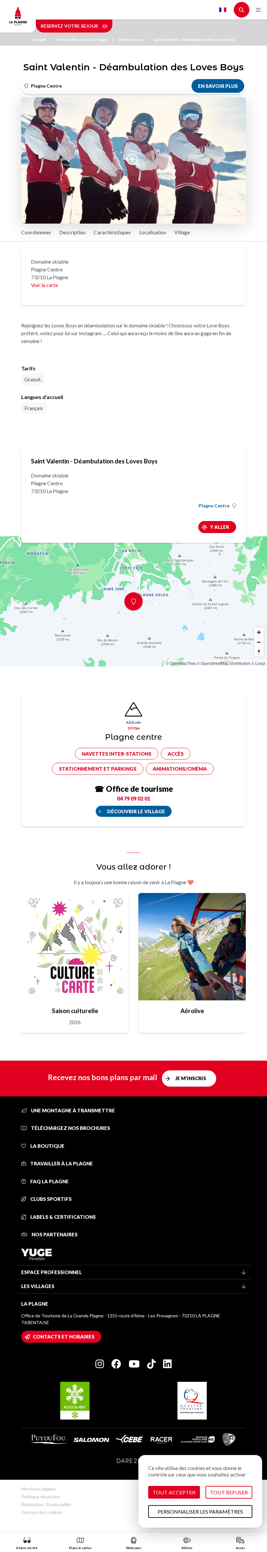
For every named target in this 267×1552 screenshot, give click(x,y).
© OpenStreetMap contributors (223, 663)
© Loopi (258, 663)
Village (182, 232)
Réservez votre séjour (70, 26)
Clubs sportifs (50, 1199)
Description (72, 232)
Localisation (152, 232)
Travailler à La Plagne (61, 1163)
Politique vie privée (40, 1496)
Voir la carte (44, 285)
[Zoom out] (259, 642)
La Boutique (46, 1146)
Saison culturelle (75, 1010)
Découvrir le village (136, 811)
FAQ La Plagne (49, 1181)
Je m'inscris (190, 1078)
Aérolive (192, 1010)
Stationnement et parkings (97, 769)
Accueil (39, 39)
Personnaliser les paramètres (200, 1511)
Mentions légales (38, 1488)
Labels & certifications (62, 1217)
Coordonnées (36, 232)
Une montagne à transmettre (72, 1110)
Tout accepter (174, 1492)
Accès (176, 754)
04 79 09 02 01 (133, 798)
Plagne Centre (214, 505)
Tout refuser (229, 1492)
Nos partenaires (54, 1234)
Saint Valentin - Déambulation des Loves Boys (194, 39)
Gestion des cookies (42, 1512)
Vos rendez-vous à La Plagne (82, 39)
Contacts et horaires (63, 1336)
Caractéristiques (112, 232)
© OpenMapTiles (181, 663)
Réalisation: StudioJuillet (46, 1504)
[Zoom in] (259, 632)
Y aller (219, 527)
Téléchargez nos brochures (70, 1128)
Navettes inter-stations (116, 754)
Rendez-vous (131, 39)
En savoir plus (218, 86)
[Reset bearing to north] (259, 652)
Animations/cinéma (180, 769)
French (222, 9)
